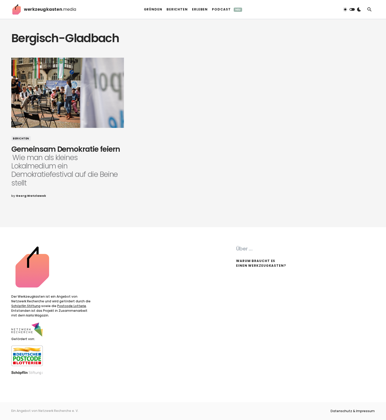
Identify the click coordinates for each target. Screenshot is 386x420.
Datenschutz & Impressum (353, 411)
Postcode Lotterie (71, 306)
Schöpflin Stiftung (25, 306)
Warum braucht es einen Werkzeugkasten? (261, 263)
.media (50, 9)
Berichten (21, 138)
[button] (352, 9)
